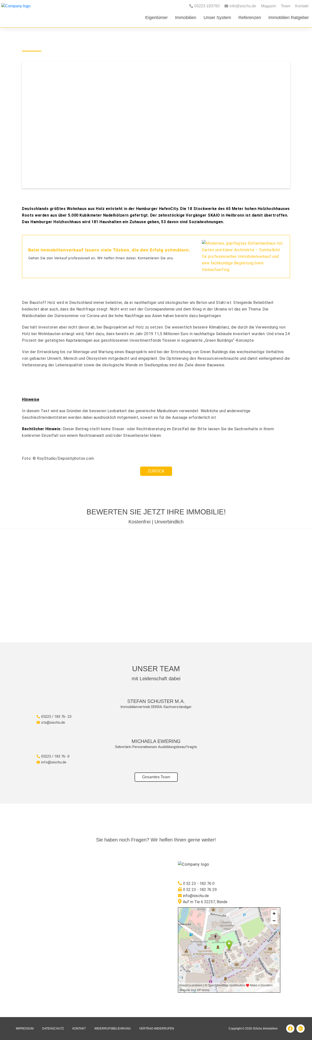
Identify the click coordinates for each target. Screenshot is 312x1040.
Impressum (25, 1028)
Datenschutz (53, 1028)
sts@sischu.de (53, 722)
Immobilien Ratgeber (288, 17)
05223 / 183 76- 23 (56, 716)
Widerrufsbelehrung (112, 1028)
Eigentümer (156, 17)
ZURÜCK (156, 471)
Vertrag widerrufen (156, 1028)
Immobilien (185, 17)
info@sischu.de (53, 762)
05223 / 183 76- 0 (55, 756)
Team (285, 6)
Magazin (268, 6)
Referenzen (249, 17)
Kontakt (301, 6)
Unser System (217, 17)
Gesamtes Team (156, 777)
